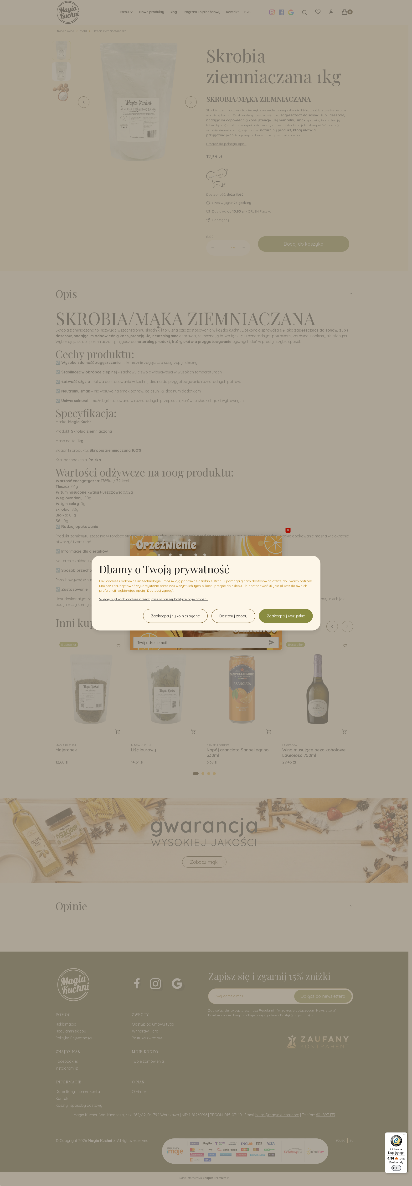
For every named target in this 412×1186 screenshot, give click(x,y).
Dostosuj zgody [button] (233, 616)
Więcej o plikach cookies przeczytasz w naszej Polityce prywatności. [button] (153, 599)
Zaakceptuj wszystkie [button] (286, 616)
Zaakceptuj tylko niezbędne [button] (175, 616)
